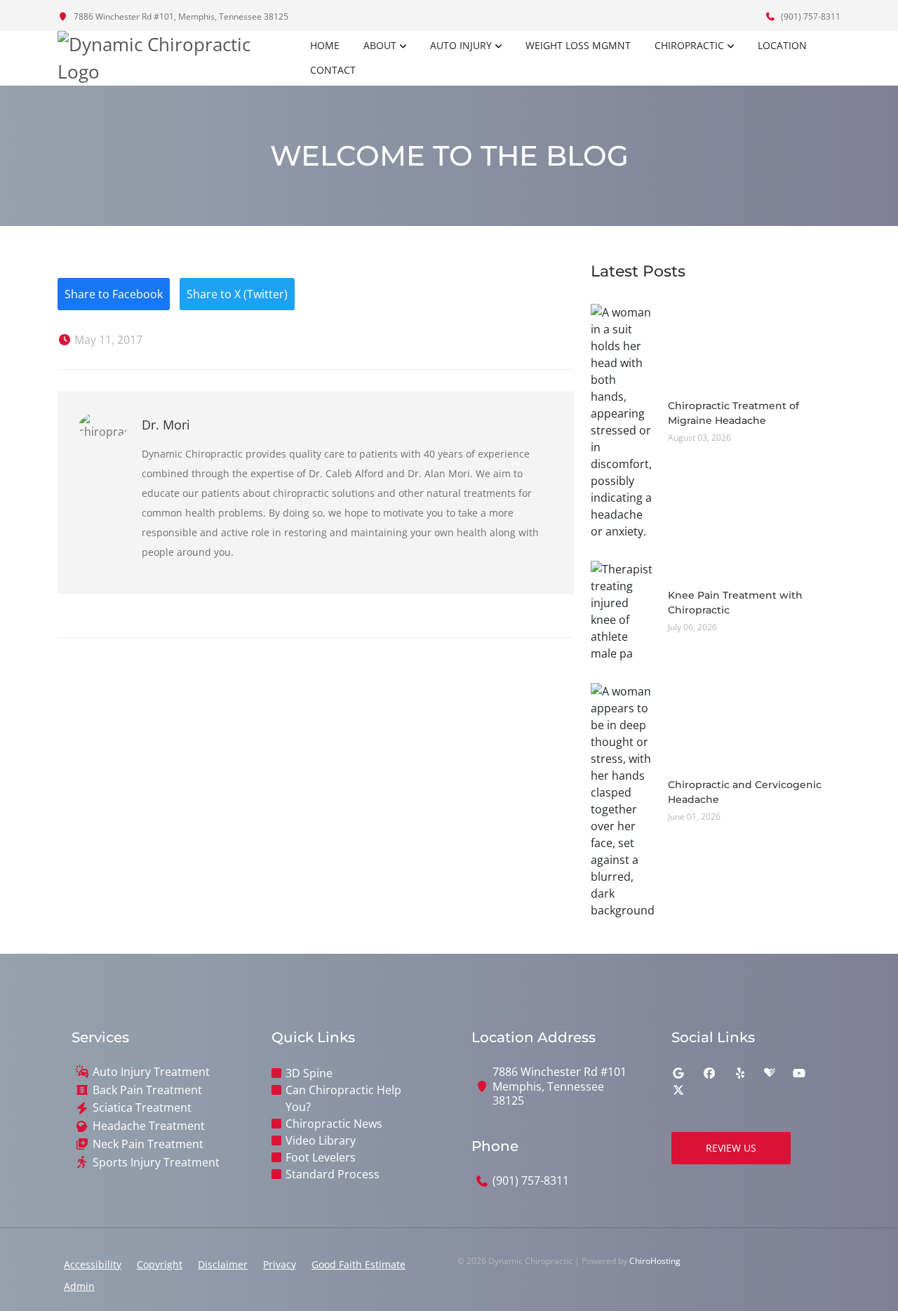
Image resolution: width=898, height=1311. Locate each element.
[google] (678, 1073)
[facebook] (709, 1073)
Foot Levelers (321, 1157)
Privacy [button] (279, 1264)
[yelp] (740, 1073)
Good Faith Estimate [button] (358, 1264)
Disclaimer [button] (223, 1264)
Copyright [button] (159, 1264)
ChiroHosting (655, 1261)
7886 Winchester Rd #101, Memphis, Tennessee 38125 (180, 16)
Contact (333, 69)
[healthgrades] (769, 1073)
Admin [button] (79, 1286)
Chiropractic (689, 45)
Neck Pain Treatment (148, 1144)
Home (325, 45)
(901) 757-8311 (809, 16)
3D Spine (309, 1073)
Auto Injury (461, 45)
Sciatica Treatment (142, 1107)
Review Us (731, 1147)
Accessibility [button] (92, 1264)
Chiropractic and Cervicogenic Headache (745, 792)
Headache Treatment (149, 1126)
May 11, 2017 (107, 339)
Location (782, 45)
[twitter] (678, 1090)
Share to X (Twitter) (237, 294)
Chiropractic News (334, 1123)
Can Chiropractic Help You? (343, 1098)
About (379, 45)
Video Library (321, 1140)
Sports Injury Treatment (156, 1162)
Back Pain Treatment (147, 1090)
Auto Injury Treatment (151, 1072)
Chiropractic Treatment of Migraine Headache (733, 413)
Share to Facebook (114, 294)
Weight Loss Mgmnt (578, 45)
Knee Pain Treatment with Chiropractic (735, 602)
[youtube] (799, 1073)
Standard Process (333, 1174)
